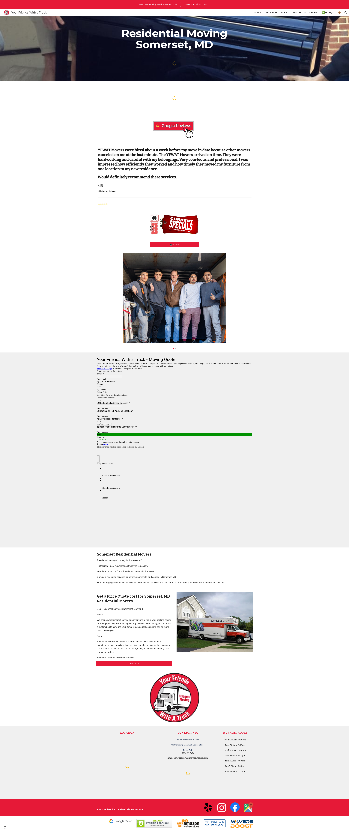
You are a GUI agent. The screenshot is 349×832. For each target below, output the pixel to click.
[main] (174, 39)
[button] (345, 12)
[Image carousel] (174, 301)
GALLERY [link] (298, 12)
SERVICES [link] (269, 12)
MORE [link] (284, 12)
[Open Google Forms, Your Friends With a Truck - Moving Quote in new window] (248, 359)
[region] (174, 4)
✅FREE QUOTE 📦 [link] (331, 12)
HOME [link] (257, 12)
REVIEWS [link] (313, 12)
